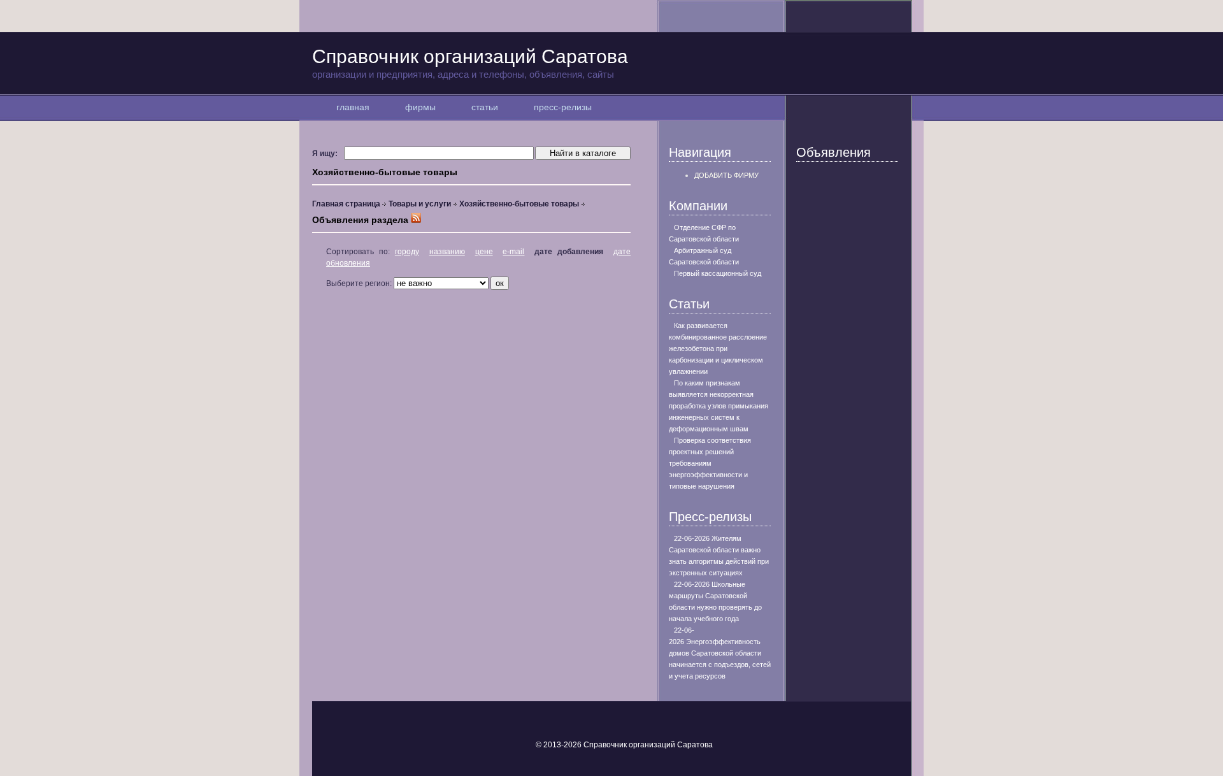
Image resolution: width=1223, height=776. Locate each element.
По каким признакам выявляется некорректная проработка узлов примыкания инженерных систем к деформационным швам (718, 406)
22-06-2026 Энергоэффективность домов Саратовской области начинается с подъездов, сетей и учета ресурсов (720, 653)
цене (484, 251)
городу (407, 251)
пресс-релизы (563, 107)
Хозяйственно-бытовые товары (519, 203)
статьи (484, 107)
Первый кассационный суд (717, 273)
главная (353, 107)
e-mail (513, 251)
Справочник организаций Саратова (470, 63)
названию (447, 251)
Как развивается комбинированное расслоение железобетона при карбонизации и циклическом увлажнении (718, 348)
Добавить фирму (726, 175)
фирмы (420, 107)
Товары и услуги (420, 203)
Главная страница (346, 203)
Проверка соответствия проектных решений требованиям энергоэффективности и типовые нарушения (710, 463)
